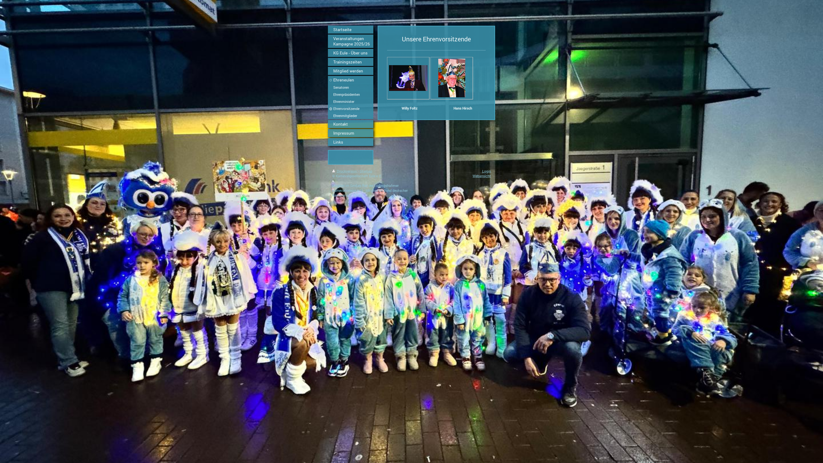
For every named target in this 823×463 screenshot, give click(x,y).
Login (486, 171)
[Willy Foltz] (408, 78)
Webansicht (482, 176)
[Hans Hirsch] (451, 78)
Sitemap (365, 171)
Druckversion (347, 171)
